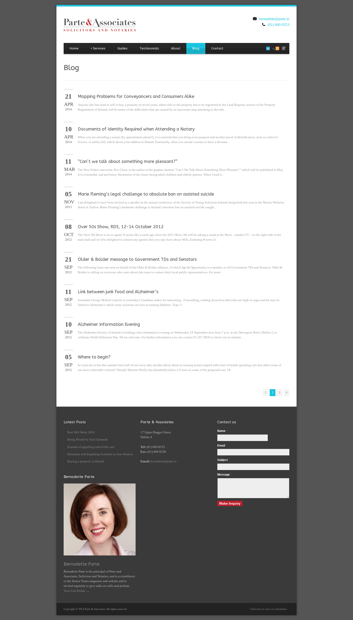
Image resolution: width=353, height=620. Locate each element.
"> (273, 49)
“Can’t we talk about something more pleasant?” (127, 161)
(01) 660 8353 (278, 25)
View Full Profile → (76, 591)
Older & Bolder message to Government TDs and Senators (137, 259)
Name (222, 431)
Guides (122, 48)
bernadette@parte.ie (274, 19)
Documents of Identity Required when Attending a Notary (136, 129)
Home (74, 48)
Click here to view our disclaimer (268, 609)
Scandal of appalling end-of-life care (91, 447)
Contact (217, 48)
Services (98, 48)
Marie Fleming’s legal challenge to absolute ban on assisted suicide (146, 194)
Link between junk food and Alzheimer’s (118, 291)
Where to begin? (94, 357)
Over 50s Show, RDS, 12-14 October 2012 (121, 226)
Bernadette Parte (81, 564)
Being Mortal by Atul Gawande (87, 439)
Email (222, 445)
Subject (223, 460)
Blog (195, 48)
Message (224, 474)
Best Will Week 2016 (81, 432)
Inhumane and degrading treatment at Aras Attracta (100, 454)
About (175, 48)
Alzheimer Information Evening (109, 324)
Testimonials (149, 48)
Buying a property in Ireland (85, 461)
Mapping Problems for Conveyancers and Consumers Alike (136, 96)
